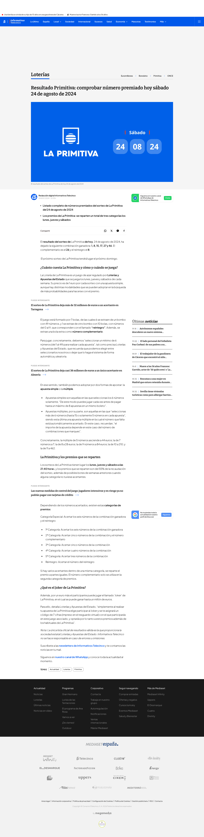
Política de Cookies (122, 801)
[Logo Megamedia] (103, 813)
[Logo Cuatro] (119, 758)
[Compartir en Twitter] (111, 230)
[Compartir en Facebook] (124, 230)
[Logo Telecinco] (84, 758)
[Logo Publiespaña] (102, 787)
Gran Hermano (69, 694)
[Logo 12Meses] (154, 778)
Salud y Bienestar (128, 716)
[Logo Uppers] (85, 777)
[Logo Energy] (154, 768)
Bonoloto (143, 76)
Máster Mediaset (99, 728)
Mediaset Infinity (156, 694)
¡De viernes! (68, 722)
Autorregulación (99, 708)
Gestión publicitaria (140, 801)
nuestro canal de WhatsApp (71, 657)
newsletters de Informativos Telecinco (82, 645)
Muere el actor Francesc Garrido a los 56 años (89, 15)
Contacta (96, 694)
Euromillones (127, 76)
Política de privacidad (81, 801)
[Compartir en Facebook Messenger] (117, 230)
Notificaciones (98, 713)
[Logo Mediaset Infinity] (49, 758)
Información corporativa (61, 801)
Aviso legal (45, 801)
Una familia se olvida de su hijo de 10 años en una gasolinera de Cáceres (34, 15)
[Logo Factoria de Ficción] (84, 768)
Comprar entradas (128, 694)
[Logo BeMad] (50, 777)
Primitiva (157, 76)
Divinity (151, 716)
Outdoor (66, 728)
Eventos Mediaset (128, 710)
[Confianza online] (102, 826)
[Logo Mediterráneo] (137, 787)
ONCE (170, 76)
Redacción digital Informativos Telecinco (57, 195)
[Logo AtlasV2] (67, 787)
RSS (151, 801)
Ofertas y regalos (128, 699)
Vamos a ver (68, 717)
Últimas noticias (42, 705)
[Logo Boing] (119, 768)
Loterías (40, 74)
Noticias (38, 694)
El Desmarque (154, 705)
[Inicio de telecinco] (4, 21)
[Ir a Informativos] (17, 21)
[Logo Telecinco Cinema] (119, 777)
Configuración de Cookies (102, 801)
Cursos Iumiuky (127, 705)
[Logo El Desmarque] (50, 768)
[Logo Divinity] (154, 758)
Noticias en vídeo (43, 710)
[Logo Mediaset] (102, 745)
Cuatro (151, 710)
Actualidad (54, 669)
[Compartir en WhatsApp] (105, 230)
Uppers (151, 699)
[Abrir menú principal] (199, 21)
